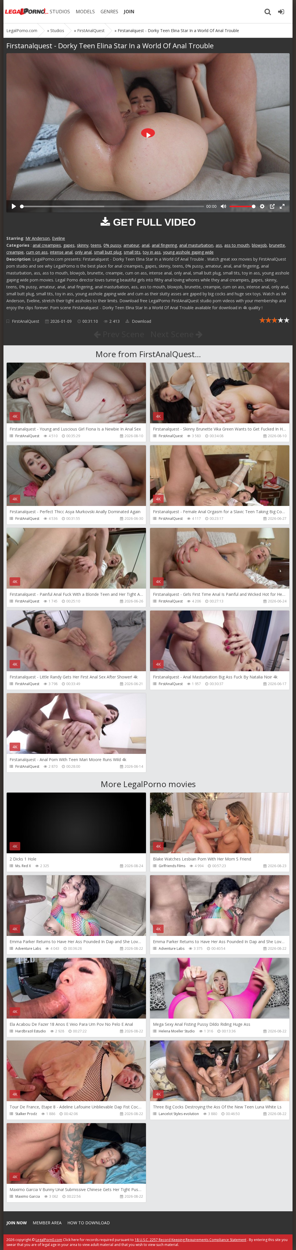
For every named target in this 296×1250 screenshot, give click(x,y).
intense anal (61, 252)
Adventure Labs (28, 948)
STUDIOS (60, 11)
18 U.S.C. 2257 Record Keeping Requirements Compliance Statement (190, 1239)
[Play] (13, 206)
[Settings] (262, 206)
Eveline (58, 238)
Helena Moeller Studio (177, 1031)
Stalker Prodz (26, 1113)
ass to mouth (236, 245)
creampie (15, 252)
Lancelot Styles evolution (179, 1113)
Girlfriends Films (172, 865)
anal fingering (164, 245)
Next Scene (173, 334)
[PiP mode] (272, 206)
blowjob (259, 245)
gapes (69, 245)
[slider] (112, 206)
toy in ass (152, 252)
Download (141, 321)
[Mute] (223, 206)
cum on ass (37, 252)
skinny (82, 245)
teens (96, 245)
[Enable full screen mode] (282, 206)
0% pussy (112, 245)
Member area (47, 1222)
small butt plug (107, 252)
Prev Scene (122, 334)
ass (219, 245)
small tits (132, 252)
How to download (88, 1222)
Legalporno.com (26, 11)
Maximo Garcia (27, 1196)
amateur (131, 245)
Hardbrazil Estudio (30, 1031)
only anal (83, 252)
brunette (277, 245)
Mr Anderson (37, 238)
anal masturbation (196, 245)
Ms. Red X (23, 865)
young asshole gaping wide (188, 252)
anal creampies (47, 245)
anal (145, 245)
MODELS (85, 11)
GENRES (109, 11)
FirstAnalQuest (25, 321)
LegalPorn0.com (49, 1239)
